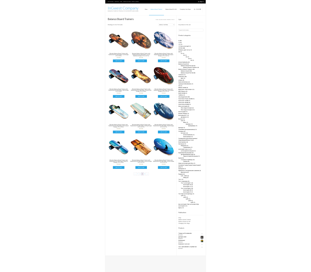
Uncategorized (182, 97)
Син (182, 120)
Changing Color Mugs (185, 9)
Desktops (181, 76)
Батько (180, 119)
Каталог (183, 133)
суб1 (182, 195)
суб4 (189, 200)
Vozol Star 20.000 (183, 102)
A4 (189, 58)
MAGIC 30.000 (182, 87)
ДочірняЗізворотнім (187, 154)
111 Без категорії (183, 46)
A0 (179, 52)
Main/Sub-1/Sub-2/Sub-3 (185, 89)
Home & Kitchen (127, 1)
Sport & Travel (135, 1)
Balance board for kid (187, 65)
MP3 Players (181, 91)
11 (179, 42)
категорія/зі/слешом (187, 151)
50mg (185, 177)
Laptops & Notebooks (184, 84)
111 (179, 44)
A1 (181, 53)
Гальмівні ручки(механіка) (186, 129)
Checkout (116, 1)
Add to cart (118, 60)
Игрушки (183, 145)
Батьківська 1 (182, 115)
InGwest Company (123, 8)
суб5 (192, 202)
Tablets (180, 95)
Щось (180, 207)
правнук (188, 124)
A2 (184, 55)
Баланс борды (182, 113)
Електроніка (187, 136)
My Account (111, 1)
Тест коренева (182, 181)
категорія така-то (184, 149)
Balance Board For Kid (171, 9)
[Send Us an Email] (198, 2)
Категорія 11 (187, 186)
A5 (191, 60)
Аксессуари (182, 111)
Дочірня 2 (184, 117)
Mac (182, 78)
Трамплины (186, 147)
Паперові (181, 168)
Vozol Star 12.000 (183, 100)
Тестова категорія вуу (185, 194)
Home (157, 19)
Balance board (182, 64)
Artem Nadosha (183, 62)
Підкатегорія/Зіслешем (190, 156)
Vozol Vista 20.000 (183, 104)
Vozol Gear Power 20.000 (185, 98)
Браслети (184, 172)
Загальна (181, 144)
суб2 (184, 197)
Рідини (180, 174)
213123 (180, 48)
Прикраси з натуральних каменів (188, 170)
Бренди (180, 127)
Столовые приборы (187, 159)
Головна (180, 131)
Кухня (180, 158)
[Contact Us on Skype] (201, 2)
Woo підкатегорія (186, 108)
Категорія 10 (187, 184)
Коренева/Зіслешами (185, 152)
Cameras (181, 74)
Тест (179, 179)
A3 (186, 57)
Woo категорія (182, 106)
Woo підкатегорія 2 (187, 110)
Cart (121, 1)
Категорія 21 (187, 192)
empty (180, 80)
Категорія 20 (187, 190)
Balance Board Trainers (156, 9)
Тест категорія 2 (186, 188)
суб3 (187, 199)
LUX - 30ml (184, 176)
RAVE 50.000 (181, 93)
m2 (179, 85)
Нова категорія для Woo (185, 163)
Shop (146, 9)
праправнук (191, 125)
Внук (184, 122)
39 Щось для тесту (184, 50)
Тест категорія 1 (186, 183)
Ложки (185, 161)
